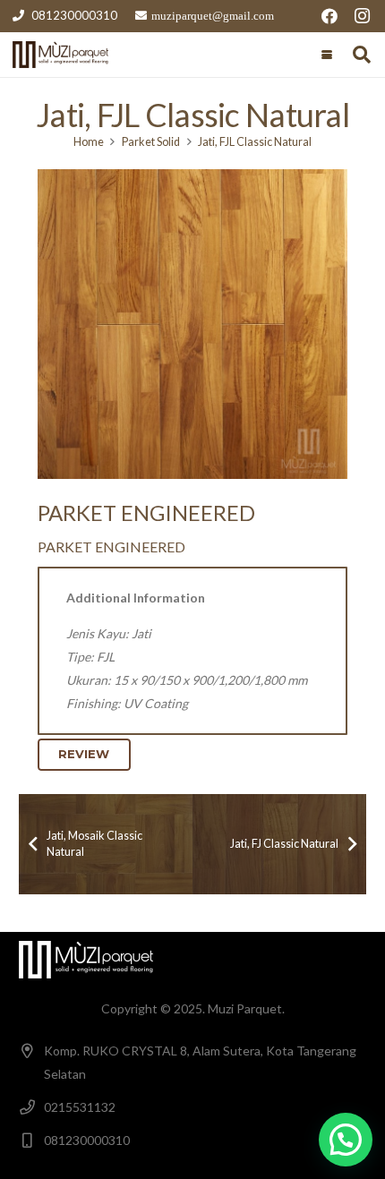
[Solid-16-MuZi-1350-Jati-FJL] (192, 324)
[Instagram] (362, 16)
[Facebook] (329, 16)
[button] (327, 54)
